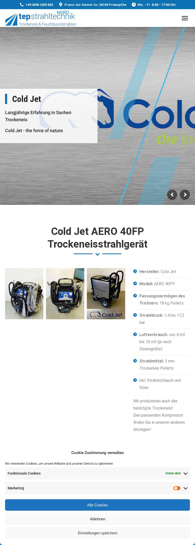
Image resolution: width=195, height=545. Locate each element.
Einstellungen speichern (97, 533)
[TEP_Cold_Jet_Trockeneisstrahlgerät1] (65, 293)
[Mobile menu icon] (185, 18)
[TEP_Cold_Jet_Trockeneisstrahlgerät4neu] (106, 293)
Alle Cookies (97, 505)
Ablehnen (97, 519)
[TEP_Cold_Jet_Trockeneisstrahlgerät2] (24, 293)
